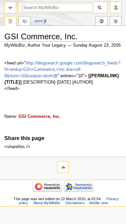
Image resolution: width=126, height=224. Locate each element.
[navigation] (10, 7)
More (39, 21)
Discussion (24, 21)
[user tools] (116, 7)
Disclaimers (75, 203)
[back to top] (63, 167)
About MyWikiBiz (46, 203)
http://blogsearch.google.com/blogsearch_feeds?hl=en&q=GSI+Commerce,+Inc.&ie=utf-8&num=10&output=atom (62, 69)
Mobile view (98, 203)
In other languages (101, 21)
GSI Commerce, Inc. (39, 116)
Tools (115, 21)
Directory (10, 21)
